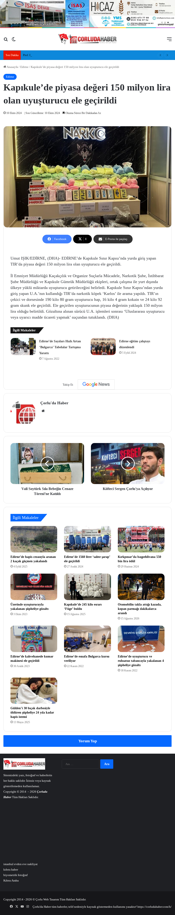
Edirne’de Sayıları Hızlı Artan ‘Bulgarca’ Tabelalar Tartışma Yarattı (60, 347)
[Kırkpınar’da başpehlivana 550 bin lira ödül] (141, 539)
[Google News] (96, 384)
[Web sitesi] (43, 411)
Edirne (24, 67)
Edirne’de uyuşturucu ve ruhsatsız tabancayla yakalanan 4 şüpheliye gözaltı (141, 661)
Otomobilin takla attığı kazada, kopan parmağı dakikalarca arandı (140, 609)
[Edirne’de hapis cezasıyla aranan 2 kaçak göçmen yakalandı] (33, 539)
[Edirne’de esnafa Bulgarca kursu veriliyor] (87, 639)
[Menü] (169, 41)
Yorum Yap (87, 741)
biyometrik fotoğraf (15, 875)
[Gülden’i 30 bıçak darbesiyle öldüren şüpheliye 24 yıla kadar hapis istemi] (33, 691)
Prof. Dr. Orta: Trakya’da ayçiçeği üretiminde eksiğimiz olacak (61, 55)
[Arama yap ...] (5, 41)
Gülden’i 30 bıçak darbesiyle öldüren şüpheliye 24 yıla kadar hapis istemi (32, 712)
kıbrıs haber (10, 869)
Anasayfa (12, 67)
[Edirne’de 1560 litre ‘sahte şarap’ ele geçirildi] (87, 539)
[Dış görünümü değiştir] (13, 41)
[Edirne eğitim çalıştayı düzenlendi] (103, 346)
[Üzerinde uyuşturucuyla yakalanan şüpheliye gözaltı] (33, 587)
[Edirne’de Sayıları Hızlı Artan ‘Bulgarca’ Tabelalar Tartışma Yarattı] (23, 346)
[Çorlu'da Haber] (88, 39)
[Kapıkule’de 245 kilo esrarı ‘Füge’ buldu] (87, 587)
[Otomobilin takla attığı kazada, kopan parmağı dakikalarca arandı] (141, 587)
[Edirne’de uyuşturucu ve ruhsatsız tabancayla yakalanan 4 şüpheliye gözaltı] (141, 639)
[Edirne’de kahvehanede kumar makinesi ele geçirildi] (33, 639)
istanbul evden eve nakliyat (20, 864)
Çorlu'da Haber (54, 403)
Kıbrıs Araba (11, 880)
